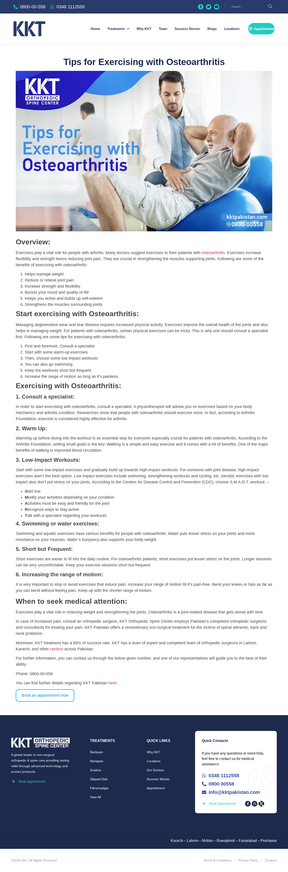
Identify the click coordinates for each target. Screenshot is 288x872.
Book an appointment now (45, 695)
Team (163, 29)
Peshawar (269, 841)
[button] (118, 29)
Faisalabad (248, 841)
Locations (232, 29)
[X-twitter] (261, 804)
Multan (207, 841)
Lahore (192, 841)
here (112, 683)
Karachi (177, 841)
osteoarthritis (213, 252)
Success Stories (187, 29)
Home (95, 29)
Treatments (116, 29)
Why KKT (144, 29)
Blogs (212, 29)
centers (56, 649)
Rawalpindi (226, 841)
